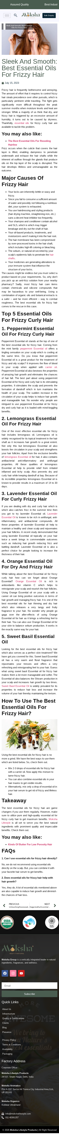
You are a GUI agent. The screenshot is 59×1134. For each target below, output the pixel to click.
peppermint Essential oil (33, 348)
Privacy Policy (9, 1040)
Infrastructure (8, 1014)
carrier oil (51, 367)
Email (5, 981)
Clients (5, 1023)
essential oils (22, 123)
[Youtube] (21, 973)
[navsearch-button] (15, 15)
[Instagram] (13, 973)
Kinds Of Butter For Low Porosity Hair (30, 844)
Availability (7, 1049)
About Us (6, 1009)
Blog (4, 1027)
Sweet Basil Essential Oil (15, 686)
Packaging (7, 1054)
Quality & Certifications (13, 1018)
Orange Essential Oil (29, 581)
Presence (6, 1032)
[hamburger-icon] (7, 15)
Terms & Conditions (11, 1044)
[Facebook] (5, 973)
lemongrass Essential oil (18, 456)
